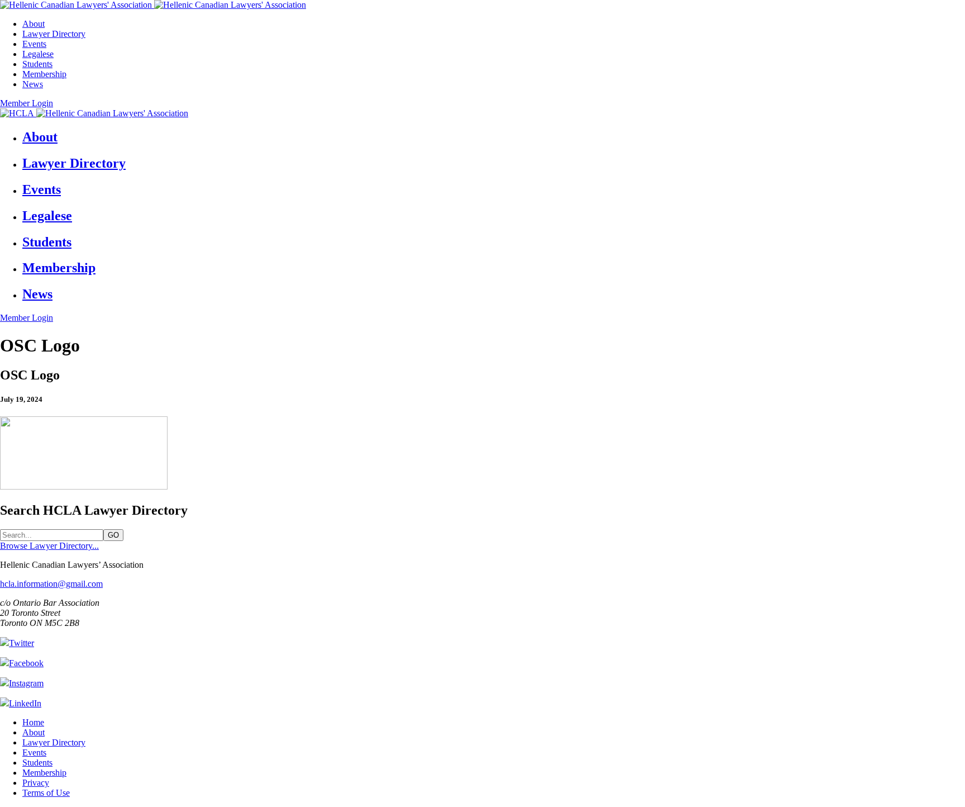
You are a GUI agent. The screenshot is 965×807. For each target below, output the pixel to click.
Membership (44, 74)
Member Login (26, 103)
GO (113, 535)
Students (37, 64)
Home (33, 722)
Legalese (38, 54)
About (33, 24)
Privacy (35, 782)
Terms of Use (46, 792)
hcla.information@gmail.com (51, 583)
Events (34, 44)
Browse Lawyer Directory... (49, 545)
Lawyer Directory (53, 34)
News (32, 84)
